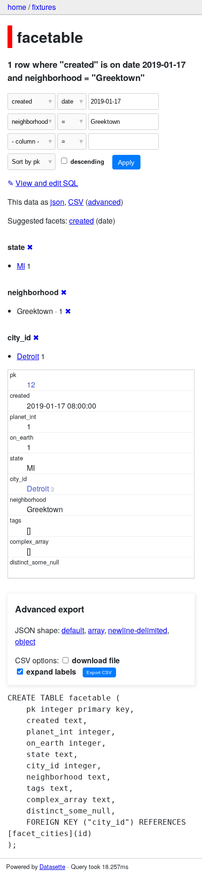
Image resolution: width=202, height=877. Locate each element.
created (81, 220)
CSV (76, 201)
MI (21, 265)
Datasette (52, 866)
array (96, 630)
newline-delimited (137, 630)
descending (86, 161)
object (25, 641)
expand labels (50, 671)
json (57, 201)
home (17, 6)
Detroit (28, 356)
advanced (104, 201)
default (73, 630)
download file (95, 660)
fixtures (44, 6)
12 (31, 384)
